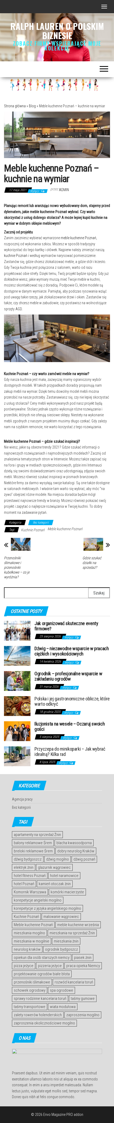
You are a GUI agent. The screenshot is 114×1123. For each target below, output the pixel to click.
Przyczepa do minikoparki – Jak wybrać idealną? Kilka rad (69, 751)
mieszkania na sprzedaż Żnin (72, 933)
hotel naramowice (64, 875)
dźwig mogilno (57, 859)
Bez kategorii (41, 522)
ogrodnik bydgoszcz (61, 949)
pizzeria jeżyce (50, 965)
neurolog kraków (27, 949)
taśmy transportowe (29, 1006)
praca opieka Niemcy (83, 965)
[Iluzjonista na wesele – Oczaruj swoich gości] (17, 730)
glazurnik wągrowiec (54, 867)
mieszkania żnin (66, 941)
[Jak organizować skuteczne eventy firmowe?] (17, 630)
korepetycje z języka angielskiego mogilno (47, 908)
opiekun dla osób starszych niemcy (41, 957)
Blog (32, 106)
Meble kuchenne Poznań (64, 529)
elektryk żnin (23, 867)
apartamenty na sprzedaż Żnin (37, 834)
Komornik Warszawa (30, 892)
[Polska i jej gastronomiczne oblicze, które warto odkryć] (17, 705)
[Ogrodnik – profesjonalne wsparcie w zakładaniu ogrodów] (17, 680)
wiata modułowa (63, 1006)
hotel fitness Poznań (30, 875)
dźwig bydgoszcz (28, 859)
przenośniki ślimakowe (32, 982)
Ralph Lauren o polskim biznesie (57, 30)
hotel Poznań (24, 883)
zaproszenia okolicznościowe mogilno (44, 1023)
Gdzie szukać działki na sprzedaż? (91, 563)
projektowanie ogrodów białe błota (42, 974)
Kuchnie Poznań (33, 530)
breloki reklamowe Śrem (33, 851)
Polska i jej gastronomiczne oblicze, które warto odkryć (72, 701)
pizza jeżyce (23, 965)
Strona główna (15, 106)
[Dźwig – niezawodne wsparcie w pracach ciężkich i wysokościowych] (17, 655)
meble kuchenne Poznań (78, 238)
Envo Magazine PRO (58, 1114)
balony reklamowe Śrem (33, 842)
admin (64, 190)
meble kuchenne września (78, 924)
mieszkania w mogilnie (31, 941)
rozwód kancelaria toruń (74, 982)
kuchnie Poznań (15, 255)
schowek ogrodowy (29, 990)
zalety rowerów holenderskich (38, 1015)
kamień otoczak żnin (55, 883)
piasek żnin (82, 957)
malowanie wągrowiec (61, 916)
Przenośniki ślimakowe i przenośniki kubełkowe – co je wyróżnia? (16, 567)
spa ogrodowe (61, 990)
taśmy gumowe (83, 998)
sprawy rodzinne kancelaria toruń (40, 998)
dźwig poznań (84, 859)
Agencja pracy (22, 799)
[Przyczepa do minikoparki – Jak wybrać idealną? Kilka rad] (17, 756)
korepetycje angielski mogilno (38, 900)
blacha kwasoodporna (74, 842)
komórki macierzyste (67, 892)
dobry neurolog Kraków (75, 851)
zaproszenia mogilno (82, 1015)
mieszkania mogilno (29, 933)
